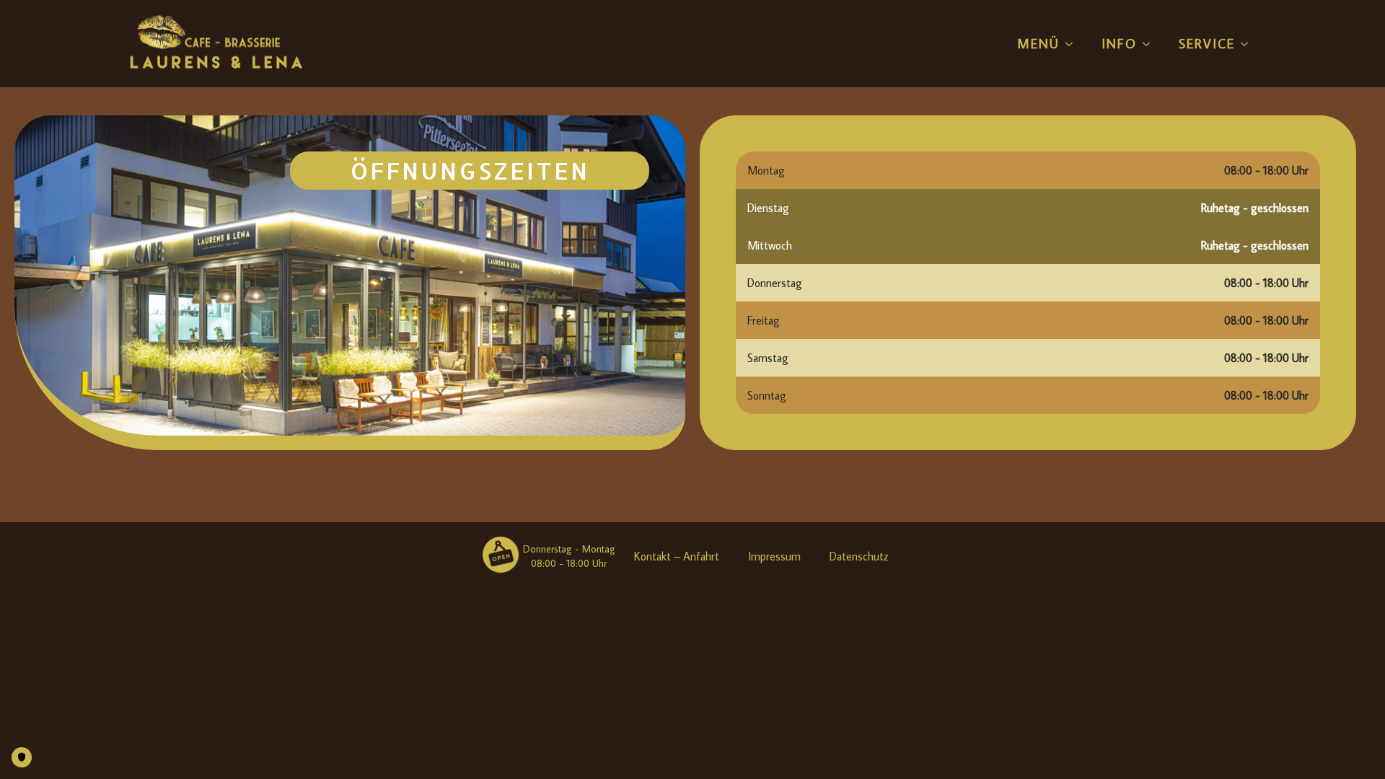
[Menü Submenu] (1070, 44)
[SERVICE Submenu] (1245, 44)
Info (1119, 43)
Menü (1039, 43)
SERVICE (1207, 43)
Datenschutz (859, 556)
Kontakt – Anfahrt (676, 556)
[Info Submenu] (1147, 44)
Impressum (774, 556)
